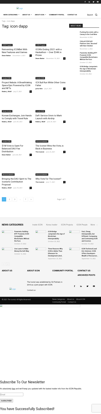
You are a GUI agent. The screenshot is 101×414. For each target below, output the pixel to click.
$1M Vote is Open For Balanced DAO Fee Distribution (12, 148)
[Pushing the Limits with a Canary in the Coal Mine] (73, 34)
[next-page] (31, 199)
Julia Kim (39, 89)
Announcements (41, 141)
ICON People (82, 224)
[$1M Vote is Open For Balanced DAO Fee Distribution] (17, 135)
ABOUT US (7, 270)
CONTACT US (84, 270)
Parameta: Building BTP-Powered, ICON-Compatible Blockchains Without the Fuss (21, 236)
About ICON (80, 299)
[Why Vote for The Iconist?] (50, 168)
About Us (70, 299)
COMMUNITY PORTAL (62, 270)
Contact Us (72, 302)
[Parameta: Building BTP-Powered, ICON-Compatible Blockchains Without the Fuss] (73, 55)
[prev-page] (3, 264)
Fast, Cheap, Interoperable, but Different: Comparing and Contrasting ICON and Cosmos (89, 236)
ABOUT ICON (33, 270)
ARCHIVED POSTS (86, 275)
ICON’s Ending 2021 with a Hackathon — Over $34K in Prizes (49, 52)
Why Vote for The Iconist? (48, 178)
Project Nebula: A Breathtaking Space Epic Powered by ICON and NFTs (17, 85)
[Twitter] (93, 1)
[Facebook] (85, 1)
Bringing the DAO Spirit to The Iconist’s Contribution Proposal (16, 181)
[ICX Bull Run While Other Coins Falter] (50, 71)
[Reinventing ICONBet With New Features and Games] (17, 38)
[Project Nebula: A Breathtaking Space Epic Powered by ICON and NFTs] (17, 71)
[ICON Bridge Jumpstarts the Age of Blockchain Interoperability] (73, 68)
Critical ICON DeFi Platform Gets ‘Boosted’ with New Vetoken (88, 43)
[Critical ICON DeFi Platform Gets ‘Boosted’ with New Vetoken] (73, 43)
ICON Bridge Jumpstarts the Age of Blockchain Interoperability (88, 69)
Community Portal (59, 302)
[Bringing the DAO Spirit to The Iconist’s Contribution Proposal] (17, 168)
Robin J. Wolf (7, 91)
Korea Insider (7, 111)
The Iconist (40, 152)
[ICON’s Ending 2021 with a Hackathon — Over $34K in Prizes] (50, 38)
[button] (93, 15)
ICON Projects (7, 45)
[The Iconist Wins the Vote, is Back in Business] (50, 135)
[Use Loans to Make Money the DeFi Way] (7, 251)
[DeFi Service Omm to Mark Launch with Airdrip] (50, 104)
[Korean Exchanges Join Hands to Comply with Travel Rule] (17, 104)
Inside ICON (7, 78)
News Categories (58, 299)
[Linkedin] (89, 1)
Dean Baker (6, 55)
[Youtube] (97, 1)
